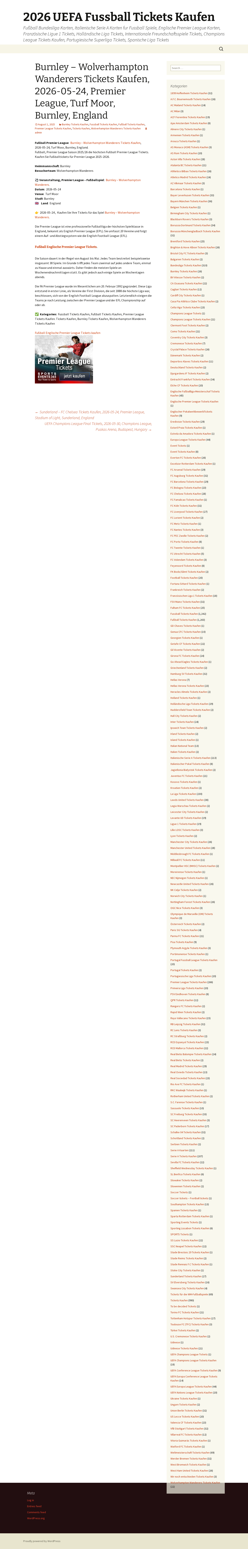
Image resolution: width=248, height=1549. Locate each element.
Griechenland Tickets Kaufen (187, 668)
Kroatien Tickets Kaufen (184, 788)
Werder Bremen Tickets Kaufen (188, 1458)
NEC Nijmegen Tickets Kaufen (187, 878)
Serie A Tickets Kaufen (183, 1156)
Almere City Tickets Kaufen (186, 129)
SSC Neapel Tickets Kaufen (186, 1246)
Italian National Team (182, 746)
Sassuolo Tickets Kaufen (184, 1108)
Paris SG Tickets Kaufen (184, 930)
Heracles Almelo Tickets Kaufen (188, 692)
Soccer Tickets (179, 1192)
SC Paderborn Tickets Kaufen (187, 1126)
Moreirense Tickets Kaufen (186, 872)
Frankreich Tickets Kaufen (185, 589)
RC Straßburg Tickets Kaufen (187, 1036)
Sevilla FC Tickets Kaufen (184, 1162)
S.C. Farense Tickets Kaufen (186, 1102)
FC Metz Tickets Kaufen (184, 523)
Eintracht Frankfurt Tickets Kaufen (190, 379)
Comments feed (36, 1512)
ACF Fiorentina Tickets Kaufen (187, 117)
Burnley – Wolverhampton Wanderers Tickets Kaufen (105, 143)
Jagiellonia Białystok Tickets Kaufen (191, 770)
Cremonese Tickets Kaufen (186, 343)
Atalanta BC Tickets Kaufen (186, 165)
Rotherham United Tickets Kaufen (189, 1096)
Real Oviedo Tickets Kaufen (186, 1072)
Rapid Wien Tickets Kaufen (185, 1012)
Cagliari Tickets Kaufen (183, 289)
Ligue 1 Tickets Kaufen (183, 824)
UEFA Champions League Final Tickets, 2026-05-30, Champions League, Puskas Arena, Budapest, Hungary (98, 426)
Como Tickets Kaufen (182, 331)
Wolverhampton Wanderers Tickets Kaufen (116, 128)
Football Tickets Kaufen (184, 577)
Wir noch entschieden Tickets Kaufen (191, 1476)
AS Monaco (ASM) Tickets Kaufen (189, 147)
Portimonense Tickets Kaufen (187, 954)
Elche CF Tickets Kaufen (184, 385)
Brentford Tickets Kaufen (185, 241)
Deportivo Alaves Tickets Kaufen (189, 361)
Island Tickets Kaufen (182, 740)
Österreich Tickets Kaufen (185, 924)
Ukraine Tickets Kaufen (183, 1398)
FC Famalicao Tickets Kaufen (186, 499)
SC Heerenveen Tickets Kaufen (188, 1120)
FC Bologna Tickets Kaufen (185, 487)
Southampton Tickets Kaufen (187, 1204)
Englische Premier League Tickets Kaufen (194, 401)
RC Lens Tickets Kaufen (183, 1030)
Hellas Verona (178, 680)
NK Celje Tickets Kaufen (184, 890)
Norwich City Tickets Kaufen (186, 896)
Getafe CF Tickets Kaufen (185, 644)
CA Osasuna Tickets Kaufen (186, 283)
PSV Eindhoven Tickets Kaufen (187, 994)
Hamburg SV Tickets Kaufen (186, 674)
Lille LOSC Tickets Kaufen (185, 830)
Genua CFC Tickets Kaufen (185, 632)
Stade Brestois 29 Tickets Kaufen (189, 1252)
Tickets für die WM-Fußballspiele (189, 1294)
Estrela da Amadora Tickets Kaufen (190, 433)
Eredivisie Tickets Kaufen (185, 421)
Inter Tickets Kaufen (182, 722)
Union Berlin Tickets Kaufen (186, 1410)
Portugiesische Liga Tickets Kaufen (190, 976)
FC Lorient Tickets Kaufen (185, 517)
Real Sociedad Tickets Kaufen (187, 1078)
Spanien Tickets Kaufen (184, 1210)
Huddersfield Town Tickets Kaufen (190, 710)
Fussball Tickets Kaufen (103, 124)
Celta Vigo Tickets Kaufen (185, 307)
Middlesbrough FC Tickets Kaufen (189, 854)
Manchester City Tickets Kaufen (188, 842)
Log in (30, 1500)
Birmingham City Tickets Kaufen (188, 213)
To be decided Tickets (183, 1306)
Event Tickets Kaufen (182, 451)
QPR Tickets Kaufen (181, 1000)
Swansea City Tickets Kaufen (187, 1288)
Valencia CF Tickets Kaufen (185, 1422)
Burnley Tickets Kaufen (75, 124)
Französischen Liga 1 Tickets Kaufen (191, 595)
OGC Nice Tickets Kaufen (184, 908)
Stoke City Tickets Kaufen (185, 1270)
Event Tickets (178, 445)
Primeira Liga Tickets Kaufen (186, 988)
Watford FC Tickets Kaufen (185, 1446)
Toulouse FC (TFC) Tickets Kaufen (189, 1324)
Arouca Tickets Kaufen (183, 141)
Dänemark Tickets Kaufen (185, 355)
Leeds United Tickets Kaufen (187, 800)
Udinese (175, 1342)
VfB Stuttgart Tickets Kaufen (186, 1428)
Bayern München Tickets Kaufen (188, 201)
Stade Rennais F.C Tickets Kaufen (189, 1264)
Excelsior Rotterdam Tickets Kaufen (191, 463)
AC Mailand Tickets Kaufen (185, 105)
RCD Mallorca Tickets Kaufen (186, 1048)
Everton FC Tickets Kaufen (185, 457)
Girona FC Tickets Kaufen (184, 656)
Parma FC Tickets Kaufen (184, 936)
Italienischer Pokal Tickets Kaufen (189, 764)
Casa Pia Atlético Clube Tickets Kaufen (192, 301)
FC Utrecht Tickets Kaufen (185, 553)
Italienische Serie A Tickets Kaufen (190, 758)
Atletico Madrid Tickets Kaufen (188, 177)
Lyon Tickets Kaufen (182, 836)
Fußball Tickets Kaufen (131, 124)
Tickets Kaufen (81, 128)
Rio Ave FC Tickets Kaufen (185, 1084)
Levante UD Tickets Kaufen (185, 818)
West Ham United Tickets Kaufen (189, 1470)
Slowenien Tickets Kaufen (185, 1186)
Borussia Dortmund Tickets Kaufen (190, 225)
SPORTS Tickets (179, 1234)
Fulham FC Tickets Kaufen (185, 607)
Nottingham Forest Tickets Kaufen (190, 902)
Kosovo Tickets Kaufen (183, 782)
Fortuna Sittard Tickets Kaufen (188, 583)
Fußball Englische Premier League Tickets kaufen (67, 333)
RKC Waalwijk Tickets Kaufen (186, 1090)
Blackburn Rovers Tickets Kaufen (189, 219)
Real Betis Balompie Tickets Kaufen (190, 1054)
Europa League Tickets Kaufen (188, 439)
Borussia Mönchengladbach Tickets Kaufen (195, 231)
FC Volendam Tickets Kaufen (186, 559)
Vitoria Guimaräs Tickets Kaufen (188, 1440)
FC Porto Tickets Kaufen (184, 541)
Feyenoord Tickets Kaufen (185, 565)
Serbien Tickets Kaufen (183, 1144)
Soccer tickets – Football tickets (189, 1198)
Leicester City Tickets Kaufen (187, 812)
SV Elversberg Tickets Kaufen (187, 1282)
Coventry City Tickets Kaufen (187, 337)
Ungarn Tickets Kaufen (183, 1404)
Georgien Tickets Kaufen (184, 638)
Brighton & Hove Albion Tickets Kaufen (192, 247)
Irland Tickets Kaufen (182, 734)
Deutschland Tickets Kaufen (186, 367)
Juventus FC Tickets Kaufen (186, 776)
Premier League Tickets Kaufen (53, 128)
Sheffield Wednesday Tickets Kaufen (191, 1168)
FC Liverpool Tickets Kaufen (186, 511)
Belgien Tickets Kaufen (183, 207)
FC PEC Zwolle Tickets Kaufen (187, 535)
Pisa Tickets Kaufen (181, 942)
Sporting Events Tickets (184, 1222)
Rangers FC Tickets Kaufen (186, 1006)
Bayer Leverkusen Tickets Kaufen (189, 195)
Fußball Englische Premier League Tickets (66, 247)
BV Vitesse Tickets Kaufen (185, 277)
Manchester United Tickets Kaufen (190, 848)
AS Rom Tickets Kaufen (183, 153)
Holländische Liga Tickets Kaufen (189, 704)
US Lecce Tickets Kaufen (184, 1416)
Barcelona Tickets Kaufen (185, 189)
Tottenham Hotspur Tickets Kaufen (190, 1318)
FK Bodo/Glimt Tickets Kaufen (187, 571)
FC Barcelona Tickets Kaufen (186, 481)
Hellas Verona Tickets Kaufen (187, 686)
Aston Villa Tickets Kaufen (185, 159)
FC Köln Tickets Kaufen (183, 505)
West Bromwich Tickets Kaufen (188, 1464)
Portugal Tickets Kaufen (184, 970)
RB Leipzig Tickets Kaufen (185, 1024)
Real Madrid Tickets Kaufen (186, 1066)
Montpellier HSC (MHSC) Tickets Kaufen (192, 866)
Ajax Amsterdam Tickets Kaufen (188, 123)
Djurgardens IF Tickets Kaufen (187, 373)
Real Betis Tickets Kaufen (185, 1060)
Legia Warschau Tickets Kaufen (188, 806)
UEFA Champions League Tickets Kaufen (193, 1360)
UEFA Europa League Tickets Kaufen (191, 1386)
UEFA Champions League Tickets (189, 1354)
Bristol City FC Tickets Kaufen (187, 253)
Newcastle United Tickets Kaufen (189, 884)
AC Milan (175, 111)
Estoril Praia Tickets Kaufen (186, 427)
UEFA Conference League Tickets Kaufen (193, 1370)
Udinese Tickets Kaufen (184, 1348)
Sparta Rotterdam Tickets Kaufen (189, 1216)
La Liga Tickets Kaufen (183, 794)
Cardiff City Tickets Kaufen (185, 295)
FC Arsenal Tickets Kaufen (185, 469)
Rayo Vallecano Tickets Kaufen (188, 1018)
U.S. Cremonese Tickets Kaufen (188, 1336)
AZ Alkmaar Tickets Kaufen (185, 183)
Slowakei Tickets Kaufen (184, 1180)
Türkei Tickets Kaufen (182, 1330)
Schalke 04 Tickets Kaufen (185, 1132)
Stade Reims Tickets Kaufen (186, 1258)
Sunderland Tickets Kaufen (186, 1276)
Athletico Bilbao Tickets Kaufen (188, 171)
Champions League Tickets (186, 313)
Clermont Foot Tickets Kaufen (187, 325)
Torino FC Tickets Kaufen (184, 1312)
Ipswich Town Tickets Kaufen (187, 728)
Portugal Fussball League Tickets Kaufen (193, 960)
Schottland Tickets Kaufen (185, 1138)
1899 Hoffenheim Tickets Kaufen (189, 93)
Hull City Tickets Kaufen (183, 716)
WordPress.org (36, 1518)
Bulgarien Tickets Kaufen (184, 259)
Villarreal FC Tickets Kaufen (186, 1434)
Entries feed (34, 1506)
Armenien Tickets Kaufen (184, 135)
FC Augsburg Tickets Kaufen (186, 475)
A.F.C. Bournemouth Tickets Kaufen (190, 99)
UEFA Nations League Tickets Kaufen (191, 1392)
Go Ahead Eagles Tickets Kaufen (189, 662)
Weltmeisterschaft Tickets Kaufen (190, 1452)
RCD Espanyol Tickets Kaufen (187, 1042)
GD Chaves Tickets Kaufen (185, 626)
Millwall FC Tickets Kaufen (185, 860)
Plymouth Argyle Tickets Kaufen (188, 948)
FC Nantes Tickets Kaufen (185, 529)
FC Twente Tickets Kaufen (185, 547)
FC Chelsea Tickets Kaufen (185, 493)
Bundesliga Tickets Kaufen (185, 265)
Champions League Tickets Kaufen (190, 319)
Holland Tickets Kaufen (183, 698)
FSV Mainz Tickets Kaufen (185, 601)
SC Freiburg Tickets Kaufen (186, 1114)
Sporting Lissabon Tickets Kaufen (189, 1228)
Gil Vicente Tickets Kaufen (185, 650)
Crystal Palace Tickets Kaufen (187, 349)
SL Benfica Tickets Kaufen (185, 1174)
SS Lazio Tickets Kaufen (184, 1240)
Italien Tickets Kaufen (182, 752)
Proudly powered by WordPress (41, 1541)
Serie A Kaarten (179, 1150)
